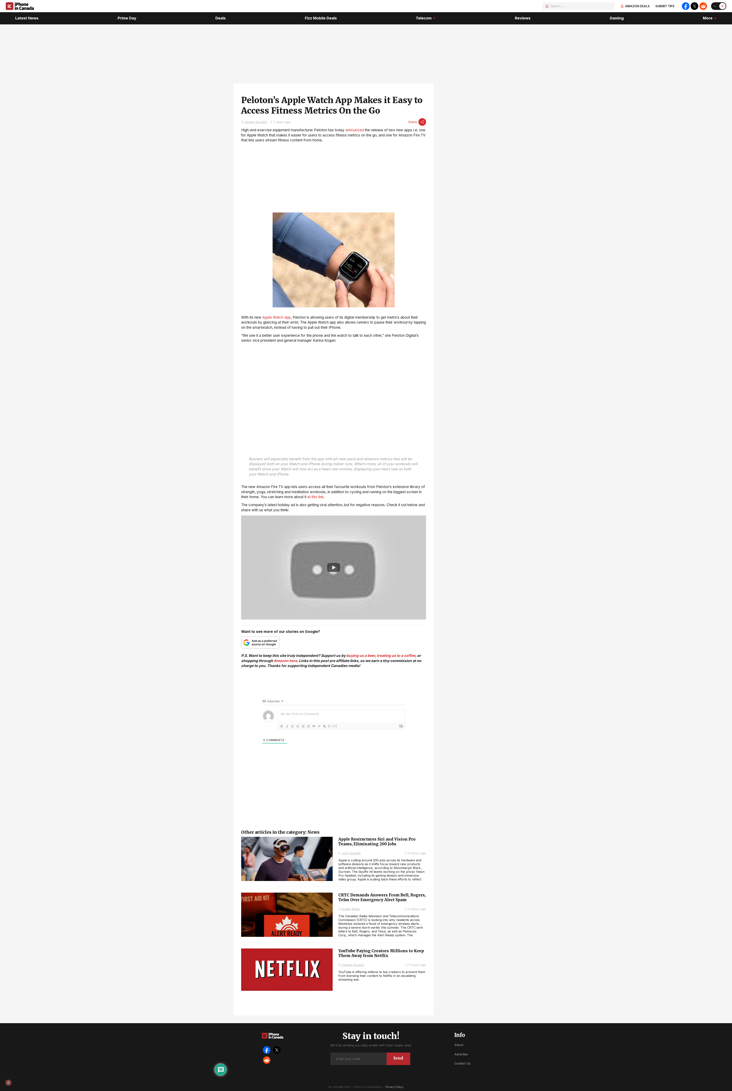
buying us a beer (360, 655)
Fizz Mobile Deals (321, 18)
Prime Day (127, 18)
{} (329, 726)
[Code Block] (319, 726)
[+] (335, 726)
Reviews (523, 18)
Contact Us (462, 1063)
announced (354, 130)
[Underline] (292, 726)
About (458, 1045)
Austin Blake (351, 909)
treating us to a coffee (396, 655)
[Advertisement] (333, 370)
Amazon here (285, 661)
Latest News (27, 18)
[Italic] (287, 726)
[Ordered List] (303, 726)
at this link (315, 497)
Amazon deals (637, 6)
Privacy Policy (394, 1087)
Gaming (617, 18)
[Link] (324, 726)
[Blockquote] (313, 726)
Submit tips (664, 6)
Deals (220, 18)
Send (398, 1058)
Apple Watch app (276, 317)
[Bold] (281, 726)
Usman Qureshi (255, 122)
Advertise (461, 1054)
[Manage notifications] (8, 1083)
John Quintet (351, 853)
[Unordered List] (308, 726)
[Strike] (297, 726)
